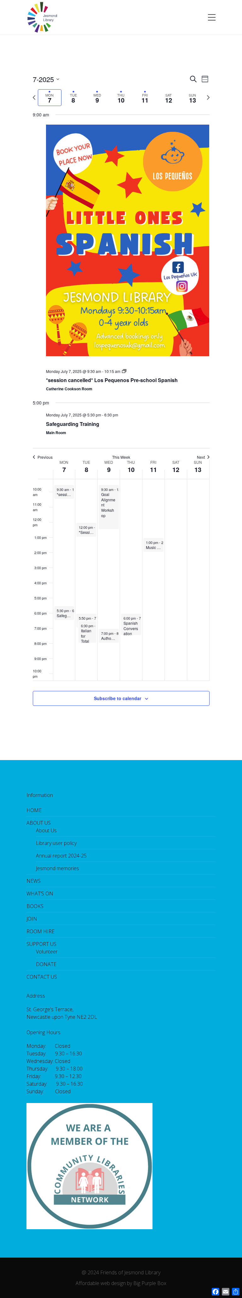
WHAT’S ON (39, 893)
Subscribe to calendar (117, 698)
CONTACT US (41, 976)
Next (201, 457)
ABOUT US (38, 822)
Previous (45, 457)
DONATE (46, 964)
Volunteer (47, 951)
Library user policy (56, 843)
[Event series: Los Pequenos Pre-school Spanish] (124, 371)
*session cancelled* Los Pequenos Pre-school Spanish (112, 380)
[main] (121, 397)
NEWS (33, 880)
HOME (34, 810)
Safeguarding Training (72, 424)
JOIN (31, 918)
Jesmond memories (57, 868)
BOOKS (34, 906)
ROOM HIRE (40, 931)
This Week (121, 457)
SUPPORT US (41, 944)
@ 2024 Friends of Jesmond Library (121, 1272)
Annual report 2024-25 (61, 855)
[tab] (50, 97)
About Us (46, 830)
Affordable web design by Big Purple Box (121, 1283)
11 (153, 469)
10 (131, 469)
